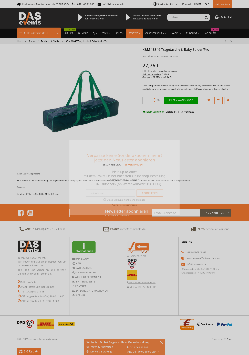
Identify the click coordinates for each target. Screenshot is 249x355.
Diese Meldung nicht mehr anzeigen (126, 199)
